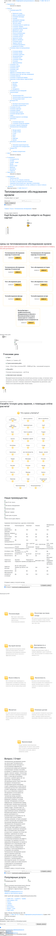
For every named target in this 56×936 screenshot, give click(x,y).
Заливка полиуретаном (19, 151)
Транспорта (13, 118)
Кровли (15, 84)
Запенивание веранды (19, 20)
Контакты (10, 186)
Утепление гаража (15, 66)
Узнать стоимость (10, 203)
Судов (11, 115)
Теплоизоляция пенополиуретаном (22, 97)
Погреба (15, 18)
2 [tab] (17, 346)
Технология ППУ (14, 178)
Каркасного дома (17, 38)
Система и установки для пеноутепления (21, 181)
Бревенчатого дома (18, 46)
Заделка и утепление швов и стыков (20, 72)
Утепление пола (14, 67)
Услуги (9, 8)
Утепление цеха (17, 57)
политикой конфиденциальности (21, 204)
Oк (5, 933)
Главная (6, 208)
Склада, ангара (17, 131)
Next (28, 225)
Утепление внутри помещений (18, 90)
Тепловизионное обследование (18, 126)
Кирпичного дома (17, 13)
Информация (10, 176)
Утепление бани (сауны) (16, 112)
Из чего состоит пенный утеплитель (20, 180)
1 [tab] (17, 345)
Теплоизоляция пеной (18, 99)
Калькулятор (10, 4)
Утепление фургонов (18, 122)
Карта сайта (10, 910)
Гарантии (12, 170)
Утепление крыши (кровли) (20, 28)
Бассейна (15, 82)
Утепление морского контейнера (19, 117)
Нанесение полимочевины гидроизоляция (21, 79)
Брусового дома (17, 21)
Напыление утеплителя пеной (18, 141)
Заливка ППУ (13, 148)
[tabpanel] (28, 362)
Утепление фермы (17, 51)
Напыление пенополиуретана (20, 145)
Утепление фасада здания (17, 113)
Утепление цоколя (18, 36)
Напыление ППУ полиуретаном (21, 146)
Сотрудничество (14, 159)
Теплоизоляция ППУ (18, 95)
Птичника (15, 61)
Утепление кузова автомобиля (21, 123)
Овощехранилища (17, 56)
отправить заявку (46, 585)
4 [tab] (17, 348)
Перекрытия (13, 71)
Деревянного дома (18, 30)
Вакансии (12, 167)
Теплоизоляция (14, 92)
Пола (14, 87)
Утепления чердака (18, 26)
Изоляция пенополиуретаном (21, 103)
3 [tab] (17, 347)
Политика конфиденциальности (12, 932)
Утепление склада (17, 59)
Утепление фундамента (19, 44)
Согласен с (18, 204)
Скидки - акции (14, 162)
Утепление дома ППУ (15, 10)
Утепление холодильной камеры (19, 77)
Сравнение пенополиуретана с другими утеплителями (25, 183)
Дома (14, 135)
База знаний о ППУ (12, 900)
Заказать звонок (41, 924)
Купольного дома (17, 31)
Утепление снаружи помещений (18, 125)
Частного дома (17, 23)
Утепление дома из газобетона (21, 25)
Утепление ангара (17, 53)
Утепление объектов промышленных (20, 48)
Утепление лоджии (15, 110)
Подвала (15, 85)
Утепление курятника (18, 54)
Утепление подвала (18, 34)
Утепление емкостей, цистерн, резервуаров (22, 74)
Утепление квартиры (15, 108)
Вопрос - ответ (11, 908)
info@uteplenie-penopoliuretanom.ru (25, 1)
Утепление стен (14, 64)
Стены (14, 133)
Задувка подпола (17, 43)
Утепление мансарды (18, 16)
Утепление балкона (15, 76)
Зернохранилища (17, 62)
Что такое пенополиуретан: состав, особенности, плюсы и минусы (28, 185)
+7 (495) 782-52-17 (44, 1)
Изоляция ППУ (14, 100)
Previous (28, 223)
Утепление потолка (15, 107)
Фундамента (16, 89)
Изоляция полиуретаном (19, 105)
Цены (8, 153)
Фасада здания (17, 130)
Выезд (11, 164)
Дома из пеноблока (18, 39)
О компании (10, 157)
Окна (14, 136)
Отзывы (12, 160)
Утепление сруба (17, 41)
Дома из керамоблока (19, 15)
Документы (13, 169)
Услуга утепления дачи (19, 33)
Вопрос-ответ (13, 165)
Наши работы (10, 172)
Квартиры (15, 138)
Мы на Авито (10, 907)
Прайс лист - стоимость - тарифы (16, 898)
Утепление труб (14, 69)
